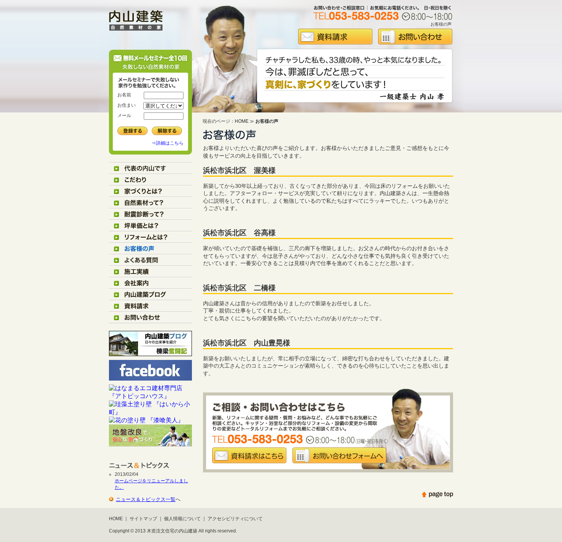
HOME (242, 121)
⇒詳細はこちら (167, 143)
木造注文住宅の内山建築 (172, 531)
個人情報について (182, 518)
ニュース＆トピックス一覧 (145, 499)
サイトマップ (143, 518)
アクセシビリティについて (235, 518)
